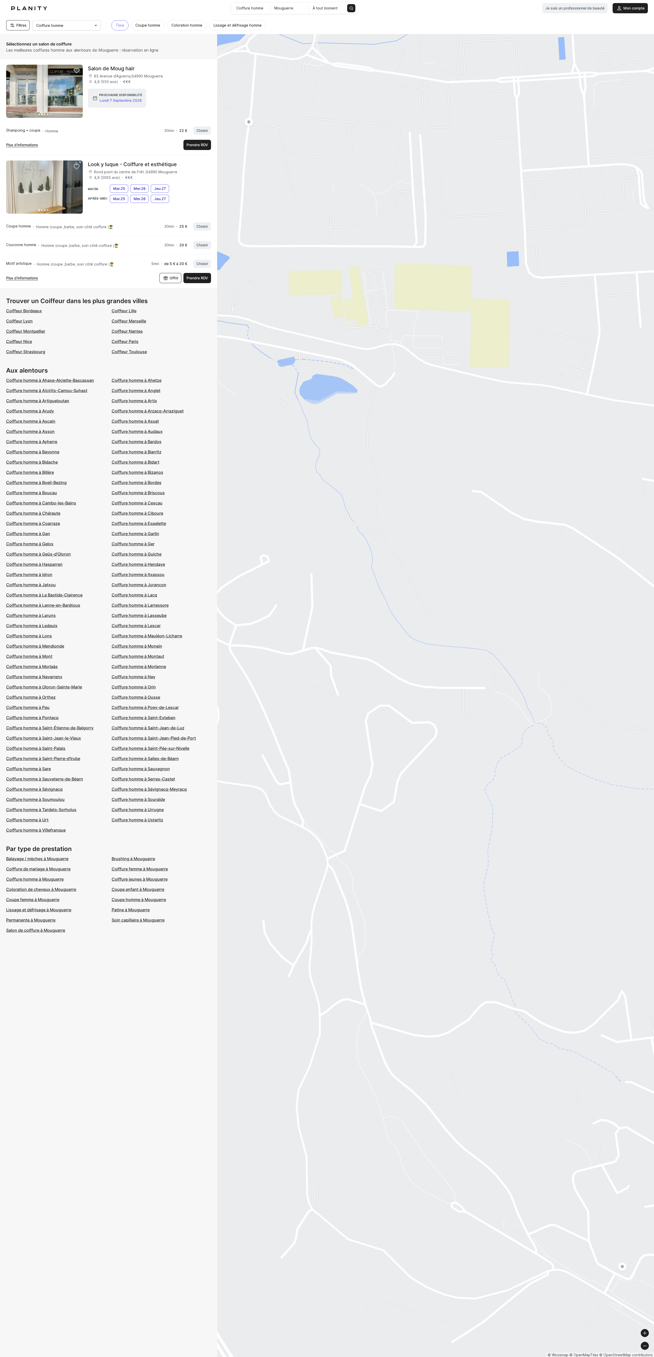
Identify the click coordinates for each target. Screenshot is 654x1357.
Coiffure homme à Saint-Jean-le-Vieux (43, 738)
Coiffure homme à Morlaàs (32, 666)
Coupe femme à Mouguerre (32, 899)
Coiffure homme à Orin (134, 686)
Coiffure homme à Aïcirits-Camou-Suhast (46, 390)
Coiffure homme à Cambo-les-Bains (41, 502)
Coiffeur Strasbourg (25, 351)
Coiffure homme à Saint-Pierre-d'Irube (43, 758)
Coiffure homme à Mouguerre (35, 879)
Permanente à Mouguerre (30, 920)
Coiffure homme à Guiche (136, 554)
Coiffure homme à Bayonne (32, 451)
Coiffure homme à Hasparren (34, 564)
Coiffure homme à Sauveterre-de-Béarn (44, 778)
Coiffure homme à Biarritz (136, 451)
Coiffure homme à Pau (28, 707)
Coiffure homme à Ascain (30, 421)
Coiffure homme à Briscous (138, 492)
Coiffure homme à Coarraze (33, 523)
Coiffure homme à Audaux (137, 431)
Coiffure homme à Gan (28, 533)
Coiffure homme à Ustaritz (137, 819)
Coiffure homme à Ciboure (137, 513)
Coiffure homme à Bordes (136, 482)
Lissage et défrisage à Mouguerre (38, 909)
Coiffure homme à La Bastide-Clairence (44, 594)
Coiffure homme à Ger (133, 543)
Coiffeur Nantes (127, 331)
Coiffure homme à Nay (133, 676)
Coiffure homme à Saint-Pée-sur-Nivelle (150, 748)
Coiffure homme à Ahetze (136, 380)
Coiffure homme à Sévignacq (34, 789)
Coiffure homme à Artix (134, 400)
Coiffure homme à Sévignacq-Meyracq (149, 789)
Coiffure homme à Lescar (136, 625)
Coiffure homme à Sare (28, 768)
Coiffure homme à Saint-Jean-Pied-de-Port (154, 738)
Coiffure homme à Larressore (140, 605)
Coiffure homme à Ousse (136, 697)
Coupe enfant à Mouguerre (138, 889)
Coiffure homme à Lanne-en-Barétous (43, 605)
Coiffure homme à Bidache (32, 462)
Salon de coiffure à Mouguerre (35, 930)
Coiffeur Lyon (19, 321)
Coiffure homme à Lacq (134, 594)
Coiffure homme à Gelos (29, 543)
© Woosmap (558, 1355)
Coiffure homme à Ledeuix (31, 625)
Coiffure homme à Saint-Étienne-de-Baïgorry (50, 727)
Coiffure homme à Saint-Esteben (144, 717)
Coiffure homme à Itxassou (138, 574)
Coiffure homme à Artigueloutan (37, 400)
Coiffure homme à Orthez (31, 697)
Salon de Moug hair (111, 68)
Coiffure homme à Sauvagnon (141, 768)
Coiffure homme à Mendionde (35, 646)
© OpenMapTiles (583, 1355)
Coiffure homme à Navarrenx (34, 676)
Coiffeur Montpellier (25, 331)
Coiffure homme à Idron (29, 574)
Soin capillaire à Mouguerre (138, 920)
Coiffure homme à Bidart (135, 462)
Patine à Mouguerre (131, 909)
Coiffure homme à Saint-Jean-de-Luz (148, 727)
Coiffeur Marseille (129, 321)
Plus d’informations (22, 145)
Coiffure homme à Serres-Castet (143, 778)
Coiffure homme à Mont (29, 656)
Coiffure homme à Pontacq (32, 717)
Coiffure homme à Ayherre (31, 441)
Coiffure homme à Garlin (135, 533)
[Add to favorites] (77, 71)
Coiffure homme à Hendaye (138, 564)
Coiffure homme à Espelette (139, 523)
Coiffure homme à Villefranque (36, 830)
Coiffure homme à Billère (30, 472)
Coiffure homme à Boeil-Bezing (36, 482)
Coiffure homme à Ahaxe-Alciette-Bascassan (50, 380)
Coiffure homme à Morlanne (139, 666)
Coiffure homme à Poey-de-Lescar (145, 707)
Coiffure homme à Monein (137, 646)
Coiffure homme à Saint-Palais (35, 748)
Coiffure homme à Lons (29, 635)
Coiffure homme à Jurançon (139, 584)
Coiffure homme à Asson (30, 431)
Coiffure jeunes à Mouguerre (140, 879)
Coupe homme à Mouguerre (139, 899)
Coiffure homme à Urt (27, 819)
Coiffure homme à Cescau (137, 502)
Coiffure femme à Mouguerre (140, 868)
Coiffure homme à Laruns (31, 615)
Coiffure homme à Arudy (30, 410)
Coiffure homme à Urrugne (138, 809)
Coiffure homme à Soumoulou (35, 799)
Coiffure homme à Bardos (136, 441)
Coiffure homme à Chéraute (33, 513)
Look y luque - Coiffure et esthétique (132, 164)
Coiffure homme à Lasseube (139, 615)
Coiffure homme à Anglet (136, 390)
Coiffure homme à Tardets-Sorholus (41, 809)
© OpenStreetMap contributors (626, 1355)
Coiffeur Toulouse (129, 351)
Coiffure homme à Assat (135, 421)
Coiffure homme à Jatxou (31, 584)
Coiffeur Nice (19, 341)
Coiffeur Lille (124, 310)
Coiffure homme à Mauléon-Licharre (147, 635)
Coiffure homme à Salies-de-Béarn (145, 758)
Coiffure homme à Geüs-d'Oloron (38, 554)
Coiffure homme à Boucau (31, 492)
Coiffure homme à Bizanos (137, 472)
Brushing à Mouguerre (133, 858)
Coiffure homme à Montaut (138, 656)
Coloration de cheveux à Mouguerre (41, 889)
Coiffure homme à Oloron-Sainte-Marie (44, 686)
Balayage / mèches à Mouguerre (37, 858)
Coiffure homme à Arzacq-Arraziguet (148, 410)
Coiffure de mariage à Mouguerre (38, 868)
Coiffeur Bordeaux (24, 310)
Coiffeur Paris (125, 341)
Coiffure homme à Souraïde (138, 799)
